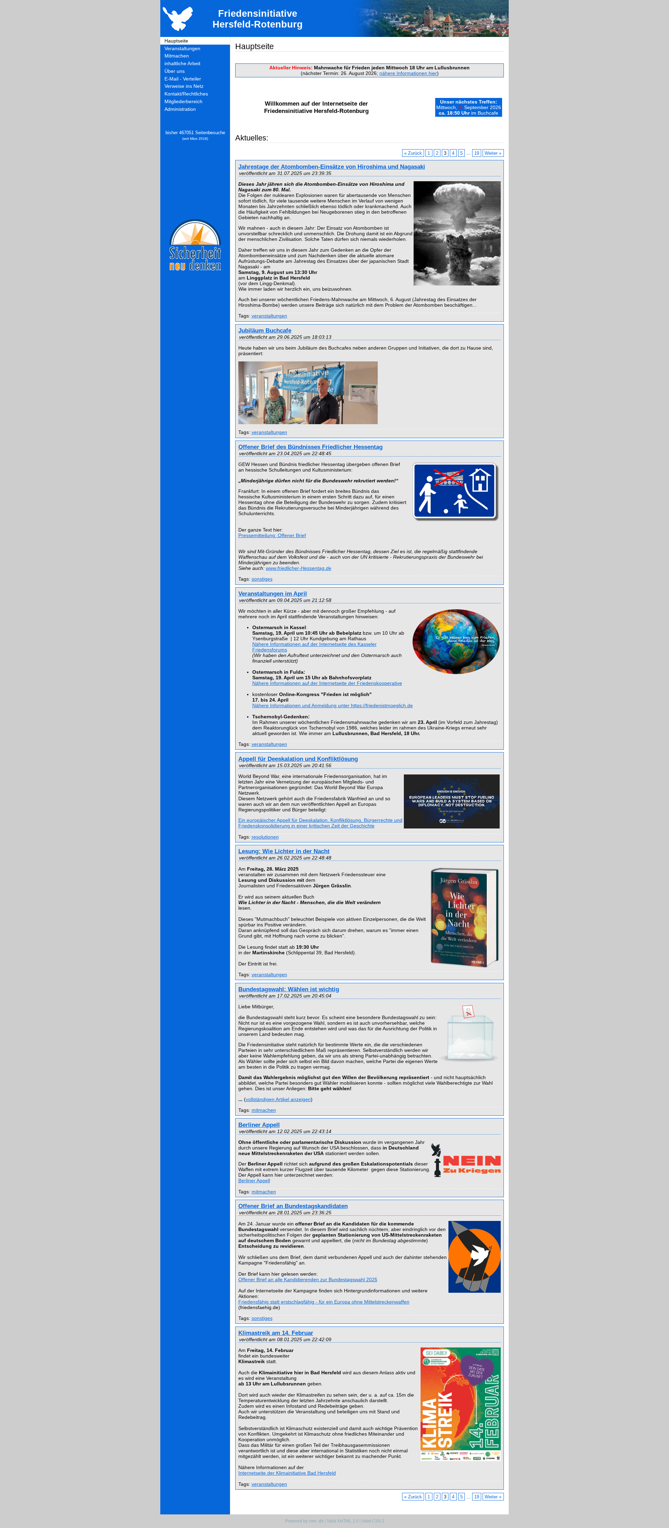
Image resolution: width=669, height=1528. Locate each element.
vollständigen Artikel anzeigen (278, 1099)
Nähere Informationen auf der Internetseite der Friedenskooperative (327, 683)
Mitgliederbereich (183, 101)
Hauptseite (176, 41)
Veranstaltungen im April (272, 593)
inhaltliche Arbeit (182, 63)
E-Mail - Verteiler (182, 79)
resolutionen (265, 837)
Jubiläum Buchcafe (264, 330)
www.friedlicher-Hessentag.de (298, 568)
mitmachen (264, 1110)
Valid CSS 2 (373, 1521)
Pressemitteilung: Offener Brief (272, 535)
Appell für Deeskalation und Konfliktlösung (298, 758)
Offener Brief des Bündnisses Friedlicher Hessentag (310, 446)
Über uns (174, 71)
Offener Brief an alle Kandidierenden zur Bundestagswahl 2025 (307, 1279)
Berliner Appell (259, 1124)
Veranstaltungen (182, 48)
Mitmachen (176, 56)
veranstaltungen (269, 316)
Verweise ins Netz (183, 86)
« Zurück (413, 152)
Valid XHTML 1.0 (343, 1521)
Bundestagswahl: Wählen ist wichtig (288, 989)
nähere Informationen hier (408, 73)
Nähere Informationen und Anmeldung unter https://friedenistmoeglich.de (332, 705)
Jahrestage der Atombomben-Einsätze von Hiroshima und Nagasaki (331, 166)
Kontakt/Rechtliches (186, 94)
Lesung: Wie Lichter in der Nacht (284, 851)
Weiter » (493, 152)
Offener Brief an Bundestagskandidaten (293, 1205)
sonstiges (262, 579)
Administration (180, 109)
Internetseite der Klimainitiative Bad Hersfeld (287, 1473)
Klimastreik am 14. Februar (275, 1332)
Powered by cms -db (304, 1521)
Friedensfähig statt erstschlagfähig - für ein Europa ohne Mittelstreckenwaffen (323, 1302)
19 (476, 152)
